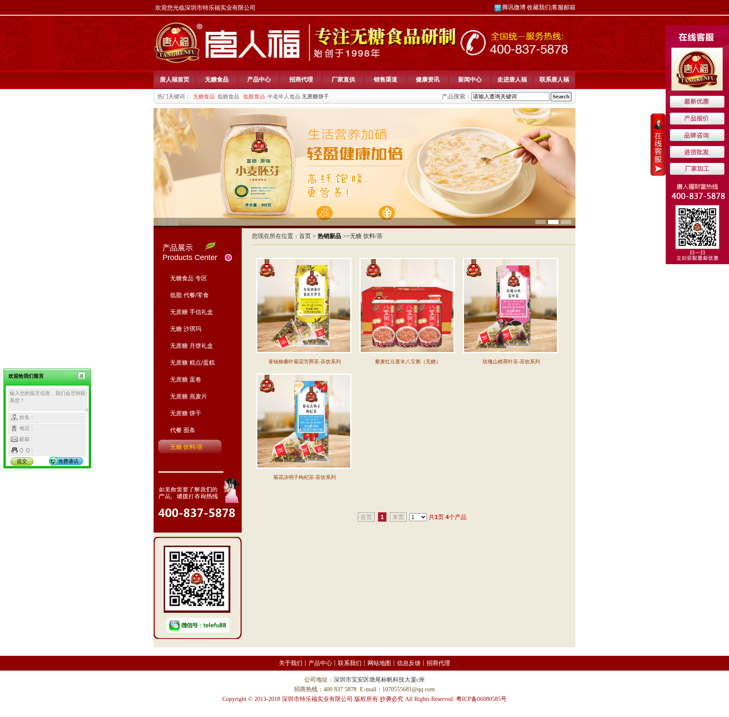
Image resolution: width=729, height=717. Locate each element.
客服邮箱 (563, 7)
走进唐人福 (512, 79)
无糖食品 (217, 79)
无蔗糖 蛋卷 (185, 379)
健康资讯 (428, 79)
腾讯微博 (514, 7)
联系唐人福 (554, 79)
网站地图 (379, 663)
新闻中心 (470, 79)
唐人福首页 (174, 79)
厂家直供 (343, 79)
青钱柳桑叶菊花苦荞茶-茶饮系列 (304, 362)
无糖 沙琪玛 (185, 328)
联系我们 (350, 663)
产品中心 (259, 79)
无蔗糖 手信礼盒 (191, 311)
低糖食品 (228, 96)
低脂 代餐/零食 (189, 295)
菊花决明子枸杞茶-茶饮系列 (304, 477)
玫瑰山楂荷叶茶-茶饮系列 (511, 362)
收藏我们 (539, 7)
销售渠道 (385, 79)
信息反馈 (409, 663)
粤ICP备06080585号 (481, 699)
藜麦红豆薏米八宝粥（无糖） (408, 362)
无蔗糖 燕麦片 (188, 396)
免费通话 (68, 461)
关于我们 (290, 663)
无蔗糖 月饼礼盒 (191, 345)
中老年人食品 (283, 96)
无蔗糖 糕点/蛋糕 (192, 362)
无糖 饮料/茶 (186, 447)
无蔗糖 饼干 (185, 413)
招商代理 (301, 79)
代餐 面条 (182, 430)
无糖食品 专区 (188, 278)
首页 (305, 236)
